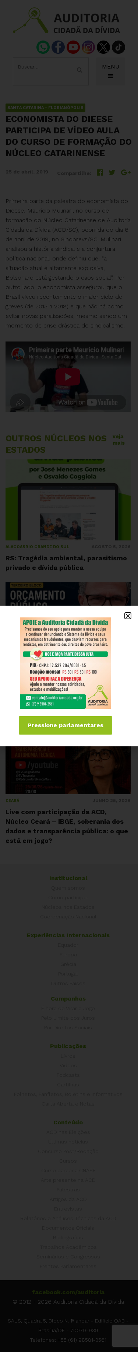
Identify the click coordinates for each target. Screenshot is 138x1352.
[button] (128, 616)
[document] (69, 676)
